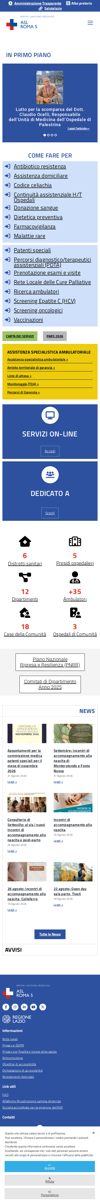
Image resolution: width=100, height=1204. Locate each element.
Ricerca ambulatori (36, 291)
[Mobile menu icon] (90, 23)
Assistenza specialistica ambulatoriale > (37, 359)
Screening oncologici (38, 310)
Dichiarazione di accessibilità (22, 1070)
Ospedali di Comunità (75, 634)
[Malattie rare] (7, 236)
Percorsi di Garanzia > (23, 392)
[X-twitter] (42, 1007)
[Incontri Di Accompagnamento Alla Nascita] (73, 802)
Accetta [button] (49, 1168)
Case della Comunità (25, 634)
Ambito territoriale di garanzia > (31, 367)
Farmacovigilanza (35, 226)
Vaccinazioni (28, 319)
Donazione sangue (36, 207)
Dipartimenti (25, 599)
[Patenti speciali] (7, 250)
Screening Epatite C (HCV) (45, 301)
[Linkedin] (24, 1007)
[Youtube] (33, 1007)
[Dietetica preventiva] (7, 217)
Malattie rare (29, 236)
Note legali (10, 1039)
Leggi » (12, 781)
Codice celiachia (33, 185)
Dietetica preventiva (38, 217)
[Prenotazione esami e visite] (7, 272)
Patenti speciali (32, 250)
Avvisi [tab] (13, 949)
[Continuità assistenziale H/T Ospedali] (7, 194)
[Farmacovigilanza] (7, 226)
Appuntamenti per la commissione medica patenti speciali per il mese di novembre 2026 (25, 761)
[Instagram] (15, 1007)
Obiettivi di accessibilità (19, 1064)
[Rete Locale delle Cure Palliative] (7, 282)
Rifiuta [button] (49, 1181)
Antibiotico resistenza (40, 166)
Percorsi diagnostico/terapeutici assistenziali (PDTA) (52, 262)
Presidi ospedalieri (75, 563)
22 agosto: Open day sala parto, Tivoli (70, 891)
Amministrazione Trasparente (37, 3)
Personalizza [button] (50, 1195)
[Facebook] (5, 1007)
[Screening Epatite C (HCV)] (7, 301)
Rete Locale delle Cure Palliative (52, 282)
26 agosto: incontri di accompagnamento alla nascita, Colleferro (27, 894)
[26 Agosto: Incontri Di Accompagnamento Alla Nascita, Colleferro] (27, 871)
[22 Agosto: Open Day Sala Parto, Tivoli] (73, 871)
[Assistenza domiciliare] (7, 175)
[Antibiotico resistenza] (7, 166)
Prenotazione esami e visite (47, 272)
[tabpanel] (50, 830)
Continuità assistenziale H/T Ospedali (48, 197)
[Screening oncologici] (7, 310)
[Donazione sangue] (7, 207)
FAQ (5, 1094)
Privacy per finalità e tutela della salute (29, 1051)
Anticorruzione (12, 1057)
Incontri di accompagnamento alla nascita (73, 825)
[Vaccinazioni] (7, 319)
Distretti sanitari (25, 563)
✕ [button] (93, 1133)
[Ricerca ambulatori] (7, 291)
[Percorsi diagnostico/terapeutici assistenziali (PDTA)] (7, 259)
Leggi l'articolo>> (79, 128)
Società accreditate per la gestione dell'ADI (32, 1107)
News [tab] (87, 711)
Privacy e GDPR (13, 1045)
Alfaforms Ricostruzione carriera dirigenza (31, 1101)
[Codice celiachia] (7, 185)
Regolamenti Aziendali (18, 1076)
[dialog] (50, 1165)
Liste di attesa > (19, 375)
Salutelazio (53, 8)
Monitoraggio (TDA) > (23, 383)
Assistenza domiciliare (41, 175)
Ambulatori (75, 599)
